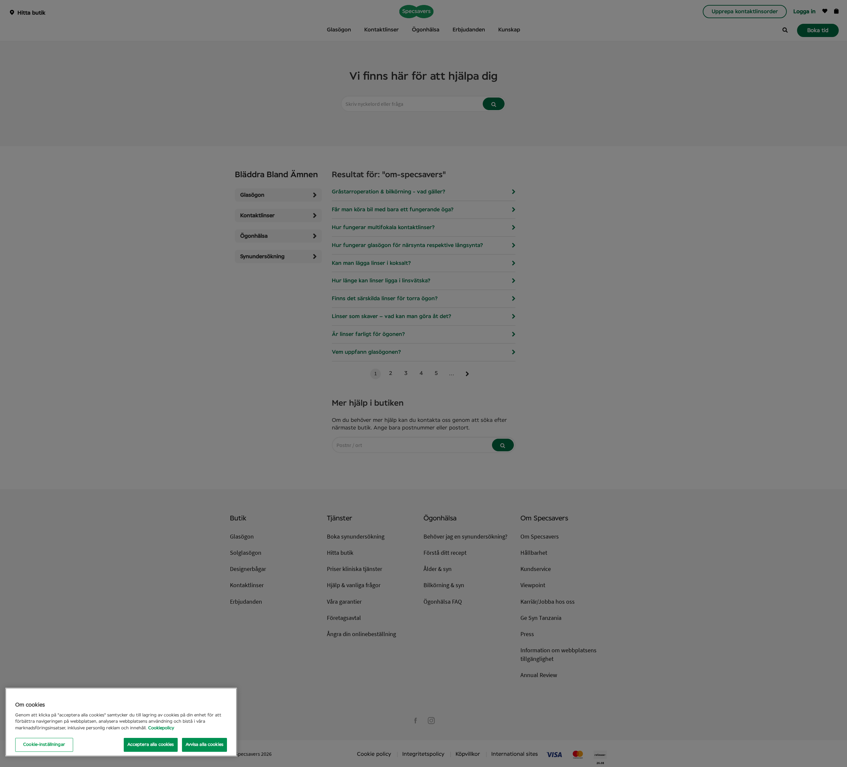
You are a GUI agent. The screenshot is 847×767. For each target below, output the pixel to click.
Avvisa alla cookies (204, 745)
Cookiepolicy (161, 728)
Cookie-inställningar (44, 745)
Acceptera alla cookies (150, 745)
